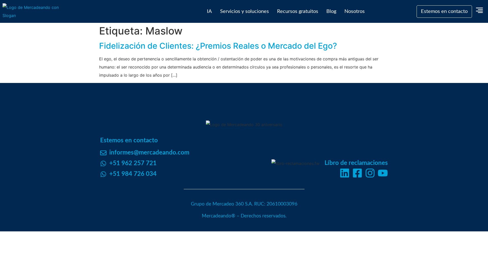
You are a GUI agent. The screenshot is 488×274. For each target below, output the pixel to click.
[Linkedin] (345, 173)
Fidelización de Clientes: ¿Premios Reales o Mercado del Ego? (218, 46)
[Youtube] (383, 173)
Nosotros (354, 11)
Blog (331, 11)
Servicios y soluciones (244, 11)
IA (209, 11)
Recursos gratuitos (297, 11)
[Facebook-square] (357, 173)
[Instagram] (370, 173)
